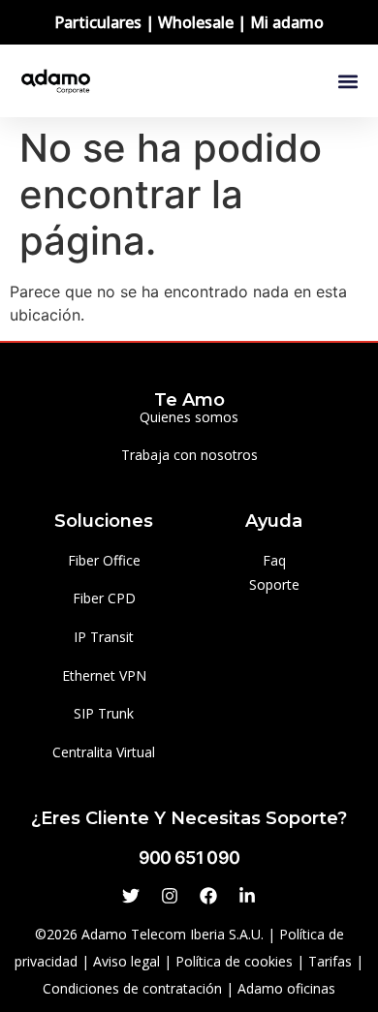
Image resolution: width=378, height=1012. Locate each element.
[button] (347, 81)
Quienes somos (189, 417)
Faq (274, 560)
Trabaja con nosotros (189, 454)
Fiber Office (104, 560)
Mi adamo (287, 22)
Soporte (274, 584)
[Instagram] (169, 896)
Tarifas (330, 961)
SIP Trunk (104, 713)
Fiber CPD (104, 598)
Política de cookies (234, 961)
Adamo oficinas (286, 988)
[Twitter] (131, 896)
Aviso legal (126, 961)
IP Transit (104, 637)
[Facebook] (208, 896)
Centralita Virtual (103, 752)
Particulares (98, 22)
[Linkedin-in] (247, 896)
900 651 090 (189, 857)
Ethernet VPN (104, 675)
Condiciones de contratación (132, 988)
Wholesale (196, 22)
